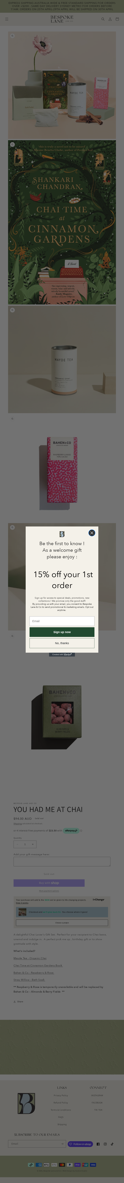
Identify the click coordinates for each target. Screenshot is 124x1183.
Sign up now (62, 632)
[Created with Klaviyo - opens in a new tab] (62, 655)
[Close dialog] (92, 533)
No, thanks (62, 643)
